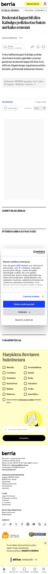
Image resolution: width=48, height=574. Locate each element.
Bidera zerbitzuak (8, 512)
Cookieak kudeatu (31, 296)
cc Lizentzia (6, 502)
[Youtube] (33, 524)
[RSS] (39, 524)
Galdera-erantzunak (9, 484)
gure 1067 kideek (19, 265)
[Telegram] (10, 524)
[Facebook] (22, 524)
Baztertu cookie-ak (24, 320)
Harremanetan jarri (9, 469)
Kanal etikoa (6, 504)
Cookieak (5, 500)
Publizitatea (6, 481)
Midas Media (6, 514)
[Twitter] (16, 524)
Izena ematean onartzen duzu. (24, 401)
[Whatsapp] (4, 524)
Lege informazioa (8, 496)
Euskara (39, 10)
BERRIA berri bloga (9, 479)
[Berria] (8, 454)
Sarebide (5, 488)
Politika (29, 10)
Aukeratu (22, 312)
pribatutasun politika (26, 400)
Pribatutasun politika (9, 498)
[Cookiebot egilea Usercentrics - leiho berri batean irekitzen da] (34, 252)
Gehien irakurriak (13, 210)
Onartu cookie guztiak (24, 304)
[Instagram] (28, 524)
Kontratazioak (7, 486)
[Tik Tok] (45, 524)
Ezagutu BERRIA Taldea (10, 477)
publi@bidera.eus (18, 467)
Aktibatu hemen (24, 84)
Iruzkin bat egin (12, 108)
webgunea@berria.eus (19, 465)
